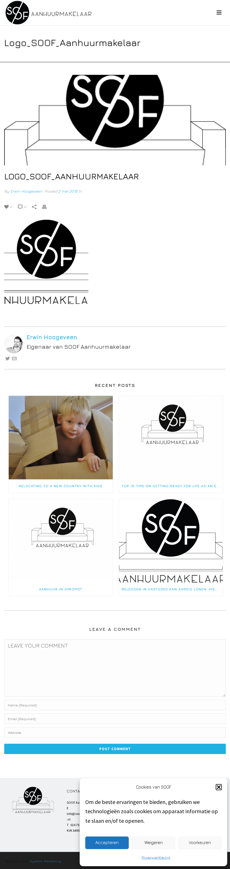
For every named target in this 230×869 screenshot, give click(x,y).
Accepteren (107, 842)
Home (36, 56)
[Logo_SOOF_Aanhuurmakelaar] (115, 120)
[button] (219, 787)
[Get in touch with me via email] (14, 358)
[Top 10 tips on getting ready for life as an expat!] (171, 437)
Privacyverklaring (156, 857)
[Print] (47, 206)
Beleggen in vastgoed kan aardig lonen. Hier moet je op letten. (172, 589)
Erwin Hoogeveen (26, 191)
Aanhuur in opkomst (60, 589)
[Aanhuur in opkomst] (61, 541)
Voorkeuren (200, 842)
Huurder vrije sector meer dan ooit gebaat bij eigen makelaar (103, 56)
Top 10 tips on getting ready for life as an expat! (172, 486)
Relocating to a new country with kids (60, 486)
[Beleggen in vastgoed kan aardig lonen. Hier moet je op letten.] (171, 541)
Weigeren (153, 842)
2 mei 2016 (67, 191)
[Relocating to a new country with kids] (61, 437)
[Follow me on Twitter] (7, 358)
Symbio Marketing (45, 861)
